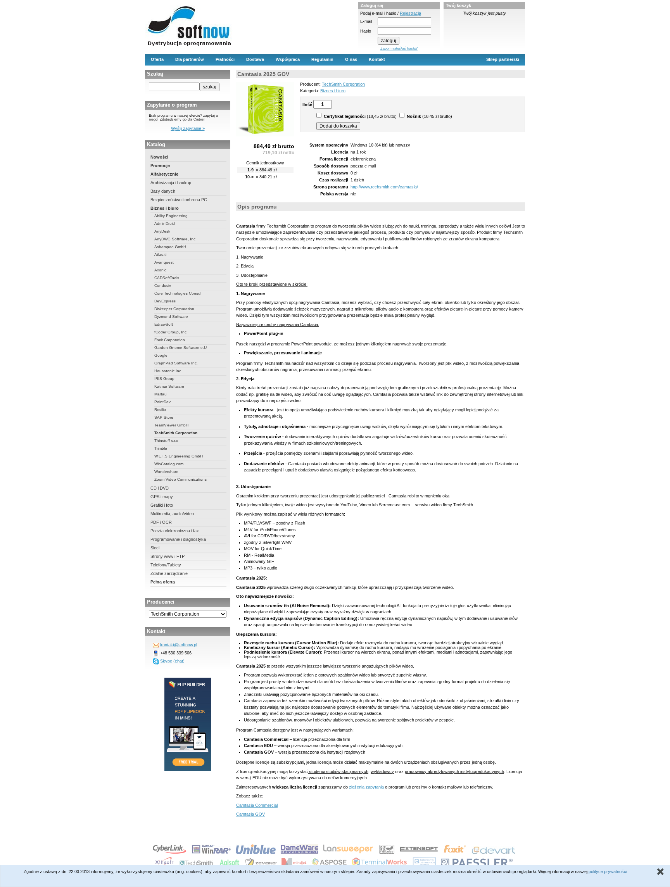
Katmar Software (169, 386)
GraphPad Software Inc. (176, 363)
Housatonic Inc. (168, 371)
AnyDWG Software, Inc (174, 239)
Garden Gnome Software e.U (180, 347)
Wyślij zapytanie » (188, 128)
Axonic (160, 270)
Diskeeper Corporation (174, 309)
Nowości (159, 157)
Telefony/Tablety (165, 565)
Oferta (157, 59)
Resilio (160, 409)
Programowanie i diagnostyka (178, 539)
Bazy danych (162, 191)
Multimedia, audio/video (172, 513)
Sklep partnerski (502, 59)
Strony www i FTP (167, 556)
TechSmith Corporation (175, 433)
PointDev (162, 402)
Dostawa (255, 59)
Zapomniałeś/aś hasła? (399, 48)
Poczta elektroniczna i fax (174, 530)
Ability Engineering (171, 216)
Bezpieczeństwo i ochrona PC (178, 199)
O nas (351, 59)
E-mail (366, 21)
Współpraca (288, 59)
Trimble (160, 448)
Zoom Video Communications (180, 479)
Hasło (365, 31)
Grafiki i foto (161, 505)
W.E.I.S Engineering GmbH (178, 456)
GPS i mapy (161, 496)
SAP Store (163, 417)
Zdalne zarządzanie (169, 573)
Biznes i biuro (164, 208)
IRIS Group (164, 378)
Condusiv (162, 285)
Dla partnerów (189, 59)
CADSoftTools (166, 278)
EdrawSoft (163, 324)
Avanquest (164, 262)
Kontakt (377, 59)
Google (161, 355)
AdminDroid (164, 223)
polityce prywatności (608, 871)
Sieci (154, 547)
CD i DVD (159, 488)
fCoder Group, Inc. (171, 332)
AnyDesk (162, 231)
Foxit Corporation (169, 340)
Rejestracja (410, 13)
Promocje (160, 165)
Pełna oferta (162, 582)
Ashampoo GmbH (170, 247)
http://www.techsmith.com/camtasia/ (384, 187)
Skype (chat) (172, 661)
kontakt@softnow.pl (178, 644)
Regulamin (322, 59)
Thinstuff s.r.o (166, 440)
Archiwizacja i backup (170, 182)
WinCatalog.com (168, 464)
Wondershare (166, 471)
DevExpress (165, 301)
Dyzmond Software (171, 316)
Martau (160, 394)
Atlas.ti (160, 254)
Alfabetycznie (164, 174)
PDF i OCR (161, 522)
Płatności (225, 59)
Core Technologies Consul (177, 293)
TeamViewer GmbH (171, 425)
